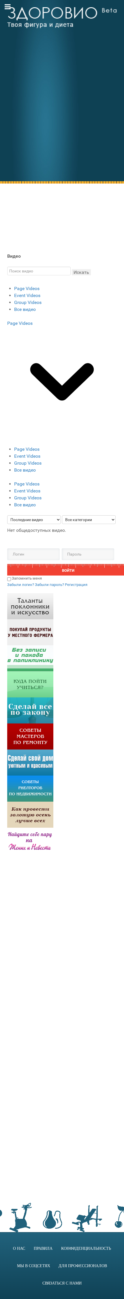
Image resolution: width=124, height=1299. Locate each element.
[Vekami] (30, 814)
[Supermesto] (30, 762)
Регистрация (76, 584)
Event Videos (27, 295)
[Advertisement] (62, 112)
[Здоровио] (62, 17)
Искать (81, 272)
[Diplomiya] (30, 684)
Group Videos (28, 302)
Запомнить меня (27, 578)
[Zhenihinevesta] (30, 840)
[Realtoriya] (30, 788)
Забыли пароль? (50, 584)
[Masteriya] (30, 736)
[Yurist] (30, 710)
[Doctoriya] (30, 658)
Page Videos (27, 288)
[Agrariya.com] (30, 632)
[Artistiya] (30, 606)
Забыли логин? (21, 584)
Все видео (25, 309)
